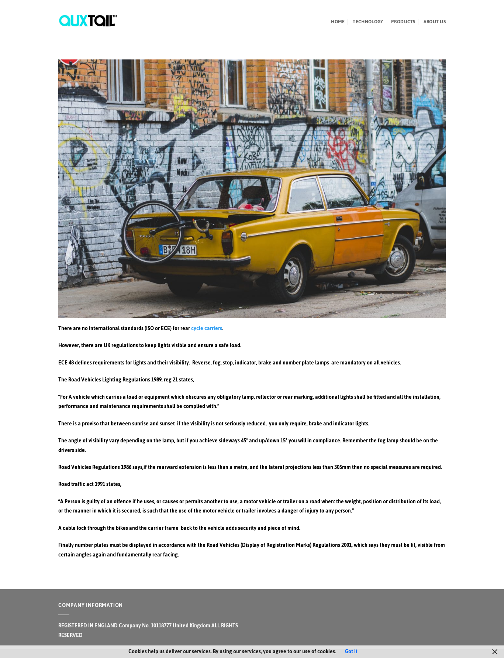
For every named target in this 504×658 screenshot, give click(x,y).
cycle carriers (206, 328)
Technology (368, 21)
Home (338, 21)
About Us (435, 21)
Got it (351, 652)
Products (403, 21)
